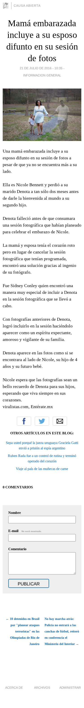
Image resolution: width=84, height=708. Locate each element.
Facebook (24, 421)
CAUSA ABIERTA (27, 5)
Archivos (42, 687)
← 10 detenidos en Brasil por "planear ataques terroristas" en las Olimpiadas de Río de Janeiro (22, 631)
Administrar (70, 687)
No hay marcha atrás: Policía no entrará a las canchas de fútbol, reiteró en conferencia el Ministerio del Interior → (62, 631)
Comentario (17, 549)
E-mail (25, 531)
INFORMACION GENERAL (42, 75)
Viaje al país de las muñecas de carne (42, 469)
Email (60, 421)
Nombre (14, 513)
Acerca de (14, 687)
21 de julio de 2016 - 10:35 (41, 68)
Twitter (42, 421)
